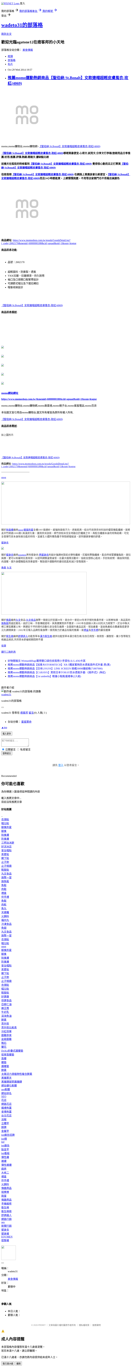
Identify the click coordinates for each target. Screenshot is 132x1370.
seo (3, 1222)
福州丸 (5, 920)
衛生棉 (9, 636)
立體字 (5, 1123)
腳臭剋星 (28, 529)
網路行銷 (6, 1219)
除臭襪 (9, 529)
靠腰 (3, 1058)
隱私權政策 (84, 1325)
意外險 (5, 1023)
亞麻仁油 (6, 1004)
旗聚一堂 (6, 877)
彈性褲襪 (6, 1165)
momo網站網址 (9, 393)
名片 (10, 64)
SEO (3, 1096)
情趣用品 (6, 1188)
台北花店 (6, 1115)
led (2, 1142)
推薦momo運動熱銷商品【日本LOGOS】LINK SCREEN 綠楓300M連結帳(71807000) (55, 668)
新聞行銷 (6, 1226)
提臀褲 (5, 1240)
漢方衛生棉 (46, 636)
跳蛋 (3, 1196)
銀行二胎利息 (8, 652)
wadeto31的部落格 (22, 25)
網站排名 (6, 1093)
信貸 (3, 645)
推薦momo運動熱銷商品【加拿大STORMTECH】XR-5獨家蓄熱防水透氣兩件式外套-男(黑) (59, 664)
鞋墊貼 (5, 869)
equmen (22, 554)
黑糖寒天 (6, 1077)
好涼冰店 (6, 846)
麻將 (3, 1168)
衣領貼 (5, 819)
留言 (31, 712)
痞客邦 (24, 712)
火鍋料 (5, 916)
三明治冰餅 (7, 842)
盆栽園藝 (6, 1039)
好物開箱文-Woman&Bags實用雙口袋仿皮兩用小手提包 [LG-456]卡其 (46, 660)
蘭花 (3, 1047)
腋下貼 (5, 858)
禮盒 (86, 630)
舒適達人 (23, 636)
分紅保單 (6, 1031)
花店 (3, 1100)
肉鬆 (3, 889)
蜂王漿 (5, 1008)
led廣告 (5, 1145)
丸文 (9, 567)
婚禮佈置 (6, 1107)
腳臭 (3, 831)
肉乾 (3, 904)
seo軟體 (5, 1089)
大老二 (5, 1172)
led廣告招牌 (8, 1135)
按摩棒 (5, 1192)
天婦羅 (5, 912)
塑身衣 (5, 542)
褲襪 (3, 1161)
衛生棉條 (6, 1211)
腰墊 (3, 1062)
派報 (3, 1119)
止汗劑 (5, 862)
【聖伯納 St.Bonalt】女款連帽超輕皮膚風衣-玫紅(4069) (69, 146)
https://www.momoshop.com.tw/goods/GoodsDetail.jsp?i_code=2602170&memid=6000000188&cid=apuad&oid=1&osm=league (38, 465)
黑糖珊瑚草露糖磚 (11, 1081)
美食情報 (28, 50)
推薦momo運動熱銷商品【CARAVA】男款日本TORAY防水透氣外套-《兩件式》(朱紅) (57, 672)
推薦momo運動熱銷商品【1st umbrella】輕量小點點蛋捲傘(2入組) (44, 676)
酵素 (3, 1019)
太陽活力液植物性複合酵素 (16, 1074)
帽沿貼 (5, 823)
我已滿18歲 (8, 1363)
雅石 (3, 1043)
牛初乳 (5, 1012)
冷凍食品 (6, 924)
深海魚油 (6, 1016)
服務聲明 (96, 1325)
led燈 (4, 1138)
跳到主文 (6, 34)
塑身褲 (5, 1233)
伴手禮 (94, 630)
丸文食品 (31, 620)
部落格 (11, 60)
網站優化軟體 (9, 1085)
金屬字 (5, 1131)
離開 (18, 1363)
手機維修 (6, 1203)
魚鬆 (3, 567)
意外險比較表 (9, 1027)
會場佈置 (6, 1111)
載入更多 (7, 733)
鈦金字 (5, 1149)
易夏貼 (5, 854)
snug (3, 477)
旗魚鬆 (5, 623)
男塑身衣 (44, 554)
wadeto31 (6, 694)
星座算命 (26, 721)
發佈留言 (7, 753)
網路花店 (6, 1104)
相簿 (10, 56)
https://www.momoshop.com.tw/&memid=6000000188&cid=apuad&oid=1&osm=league (49, 399)
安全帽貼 (6, 850)
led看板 (5, 1153)
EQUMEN (7, 1236)
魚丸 (3, 908)
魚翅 (3, 928)
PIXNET (42, 1325)
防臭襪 (5, 838)
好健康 (5, 996)
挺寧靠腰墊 (7, 1054)
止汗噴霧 (6, 866)
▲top (4, 727)
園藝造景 (6, 1035)
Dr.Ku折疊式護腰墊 (12, 1050)
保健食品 (6, 1000)
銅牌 (3, 1127)
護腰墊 (5, 1066)
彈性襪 (5, 1157)
